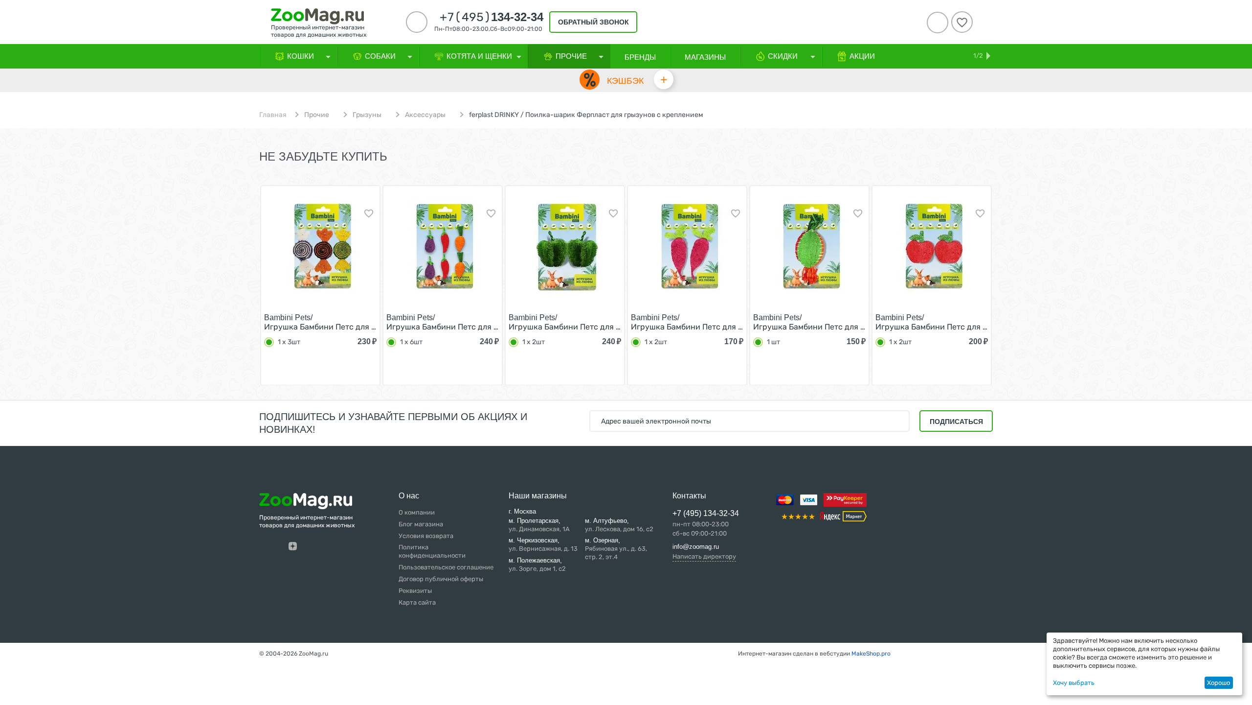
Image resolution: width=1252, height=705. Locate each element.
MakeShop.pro (871, 653)
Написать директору (704, 556)
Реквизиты (415, 590)
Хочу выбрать (1074, 682)
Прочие (316, 115)
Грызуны (367, 115)
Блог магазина (421, 524)
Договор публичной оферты (441, 579)
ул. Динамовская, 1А (539, 525)
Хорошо (1218, 682)
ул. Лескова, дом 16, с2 (619, 525)
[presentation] (241, 284)
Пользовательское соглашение (446, 567)
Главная (273, 115)
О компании (417, 512)
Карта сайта (417, 602)
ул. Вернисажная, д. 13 (543, 544)
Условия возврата (426, 536)
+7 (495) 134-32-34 (705, 513)
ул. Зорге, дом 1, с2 (537, 564)
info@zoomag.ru (695, 546)
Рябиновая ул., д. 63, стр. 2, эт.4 (616, 549)
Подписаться (956, 421)
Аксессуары (425, 115)
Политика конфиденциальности (432, 551)
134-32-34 (491, 17)
